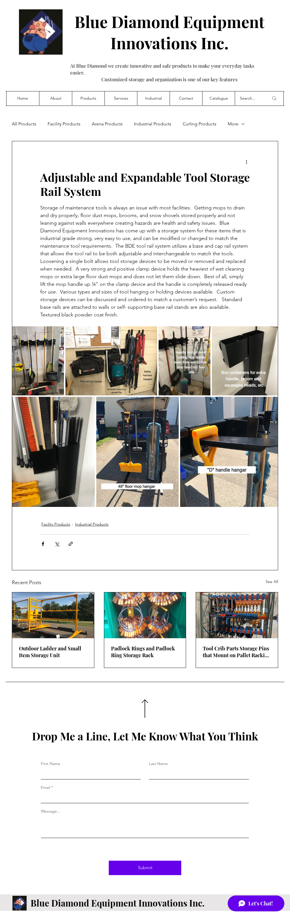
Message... (50, 811)
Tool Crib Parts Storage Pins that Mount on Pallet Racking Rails (237, 652)
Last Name (158, 764)
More (233, 124)
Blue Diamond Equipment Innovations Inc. (169, 32)
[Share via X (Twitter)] (56, 544)
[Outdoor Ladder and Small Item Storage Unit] (53, 615)
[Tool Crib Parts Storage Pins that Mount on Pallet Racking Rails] (237, 615)
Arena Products (107, 124)
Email (45, 787)
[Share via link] (70, 544)
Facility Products (64, 124)
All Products (24, 124)
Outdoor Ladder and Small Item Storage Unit (50, 652)
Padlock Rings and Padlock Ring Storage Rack (143, 652)
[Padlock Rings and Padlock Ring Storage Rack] (145, 615)
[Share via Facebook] (43, 544)
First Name (50, 764)
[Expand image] (38, 360)
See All (272, 581)
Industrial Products (152, 124)
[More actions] (246, 161)
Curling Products (199, 124)
